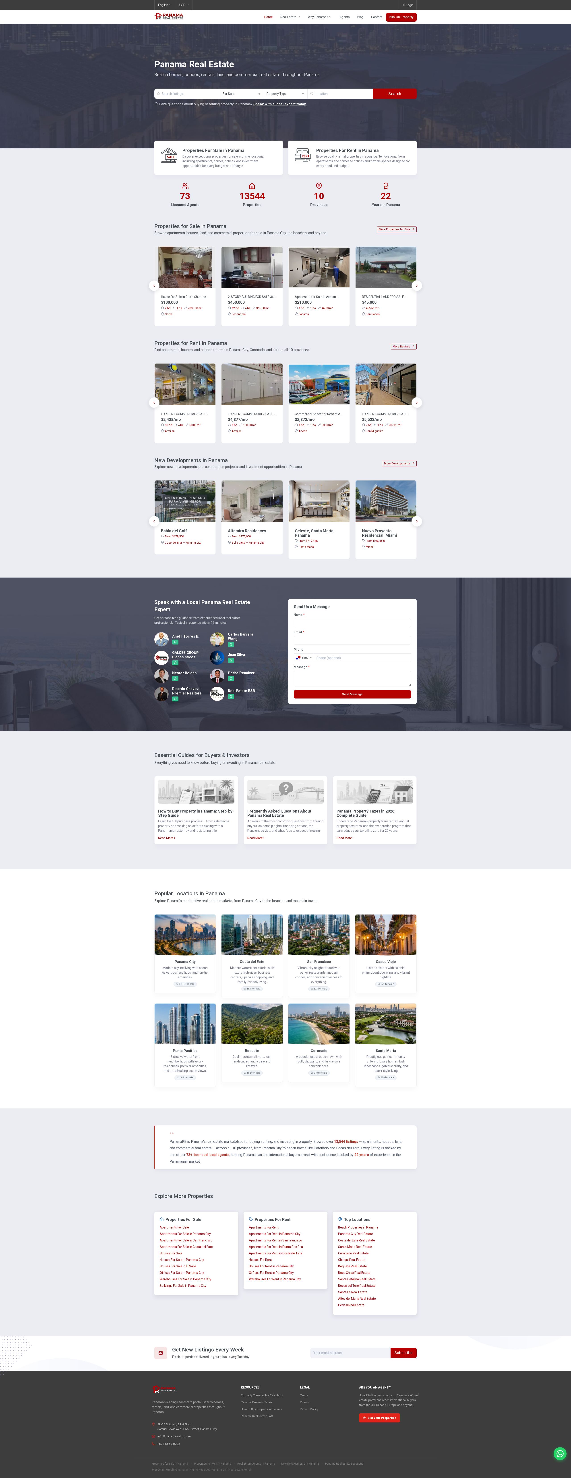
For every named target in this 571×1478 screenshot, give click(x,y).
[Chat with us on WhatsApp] (560, 1453)
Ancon (303, 431)
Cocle (168, 314)
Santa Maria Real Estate (355, 1247)
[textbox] (285, 94)
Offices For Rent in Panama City (271, 1272)
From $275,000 (241, 536)
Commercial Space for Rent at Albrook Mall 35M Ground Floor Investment (319, 414)
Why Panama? (318, 17)
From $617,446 (308, 541)
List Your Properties (382, 1418)
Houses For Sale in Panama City (182, 1260)
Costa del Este (252, 962)
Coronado (319, 1051)
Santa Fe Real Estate (352, 1292)
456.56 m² (372, 308)
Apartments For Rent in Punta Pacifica (276, 1247)
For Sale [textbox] (228, 94)
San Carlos (373, 314)
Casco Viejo (386, 962)
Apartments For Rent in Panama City (274, 1234)
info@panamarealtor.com (174, 1436)
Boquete (252, 1051)
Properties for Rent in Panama (212, 1463)
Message (302, 667)
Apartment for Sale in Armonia (316, 297)
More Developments (397, 463)
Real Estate (288, 17)
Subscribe (403, 1353)
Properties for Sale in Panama (170, 1463)
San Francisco (319, 962)
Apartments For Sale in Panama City (185, 1234)
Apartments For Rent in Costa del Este (275, 1253)
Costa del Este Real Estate (356, 1240)
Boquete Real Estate (352, 1266)
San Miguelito (374, 431)
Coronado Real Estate (353, 1253)
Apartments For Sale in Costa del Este (186, 1247)
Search (394, 93)
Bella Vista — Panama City (248, 542)
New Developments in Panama (300, 1463)
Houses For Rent (260, 1260)
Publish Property (401, 17)
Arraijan (170, 431)
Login (410, 5)
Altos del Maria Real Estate (357, 1298)
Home (268, 17)
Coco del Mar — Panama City (183, 542)
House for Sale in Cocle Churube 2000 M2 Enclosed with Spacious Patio (185, 297)
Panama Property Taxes (256, 1402)
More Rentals (402, 346)
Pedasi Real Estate (351, 1305)
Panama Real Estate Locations (344, 1463)
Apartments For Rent (264, 1227)
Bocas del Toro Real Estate (357, 1285)
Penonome (239, 314)
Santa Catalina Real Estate (357, 1279)
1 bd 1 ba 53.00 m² (316, 425)
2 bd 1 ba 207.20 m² (383, 425)
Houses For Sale (171, 1253)
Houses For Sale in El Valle (178, 1266)
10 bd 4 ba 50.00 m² (183, 425)
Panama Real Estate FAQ (257, 1416)
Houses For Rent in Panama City (271, 1266)
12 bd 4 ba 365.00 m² (250, 308)
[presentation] (154, 285)
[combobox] (242, 94)
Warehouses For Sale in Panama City (185, 1279)
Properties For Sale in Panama (213, 150)
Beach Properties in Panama (358, 1227)
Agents (344, 17)
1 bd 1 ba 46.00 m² (316, 308)
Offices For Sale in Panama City (182, 1272)
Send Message (352, 694)
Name (299, 615)
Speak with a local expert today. (279, 104)
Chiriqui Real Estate (351, 1260)
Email (299, 632)
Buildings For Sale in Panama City (183, 1285)
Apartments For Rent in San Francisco (275, 1240)
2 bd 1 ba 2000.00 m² (183, 308)
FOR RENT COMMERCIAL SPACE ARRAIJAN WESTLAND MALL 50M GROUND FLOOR (185, 414)
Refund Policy (309, 1409)
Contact (376, 17)
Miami (370, 547)
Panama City (185, 962)
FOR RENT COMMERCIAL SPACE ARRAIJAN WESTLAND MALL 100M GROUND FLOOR (252, 414)
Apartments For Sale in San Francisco (186, 1240)
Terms (304, 1395)
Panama (304, 314)
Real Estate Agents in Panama (256, 1463)
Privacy (305, 1402)
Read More (166, 838)
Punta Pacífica (185, 1051)
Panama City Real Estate (355, 1234)
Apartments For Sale (174, 1227)
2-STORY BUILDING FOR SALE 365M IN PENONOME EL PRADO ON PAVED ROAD (252, 297)
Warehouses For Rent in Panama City (275, 1279)
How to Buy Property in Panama (261, 1409)
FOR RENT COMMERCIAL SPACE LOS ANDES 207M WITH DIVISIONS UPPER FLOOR (386, 414)
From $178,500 (174, 536)
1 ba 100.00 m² (244, 425)
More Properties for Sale (395, 229)
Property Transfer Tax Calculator (262, 1395)
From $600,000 (375, 541)
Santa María (306, 547)
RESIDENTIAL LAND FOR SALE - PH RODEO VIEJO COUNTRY (386, 297)
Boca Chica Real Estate (354, 1272)
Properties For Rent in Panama (347, 150)
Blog (360, 17)
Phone (298, 649)
